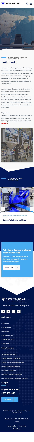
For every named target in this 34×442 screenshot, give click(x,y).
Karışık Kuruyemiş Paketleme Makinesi (15, 378)
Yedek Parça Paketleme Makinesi (13, 362)
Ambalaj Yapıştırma (9, 370)
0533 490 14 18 (8, 393)
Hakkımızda (6, 327)
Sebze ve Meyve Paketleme (11, 358)
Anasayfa (5, 324)
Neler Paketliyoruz (8, 339)
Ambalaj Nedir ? (7, 335)
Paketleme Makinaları (9, 354)
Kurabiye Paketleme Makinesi (12, 374)
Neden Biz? (5, 331)
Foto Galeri (23, 426)
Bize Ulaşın (6, 343)
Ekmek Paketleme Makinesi (14, 220)
